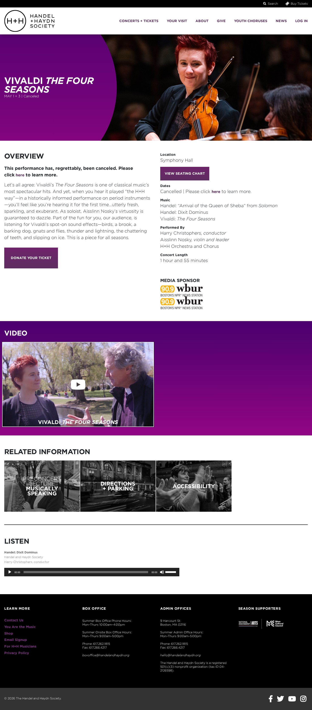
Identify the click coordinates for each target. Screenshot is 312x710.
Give (221, 21)
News (281, 21)
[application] (91, 572)
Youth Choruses (250, 21)
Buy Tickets (299, 3)
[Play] (10, 572)
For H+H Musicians (20, 646)
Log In (301, 21)
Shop (8, 633)
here (20, 175)
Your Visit (177, 21)
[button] (78, 384)
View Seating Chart (185, 173)
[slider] (171, 571)
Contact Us (13, 620)
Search (272, 3)
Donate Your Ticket (31, 258)
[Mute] (162, 572)
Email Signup (15, 640)
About (201, 21)
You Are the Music (20, 627)
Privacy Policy (16, 653)
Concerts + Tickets (138, 21)
